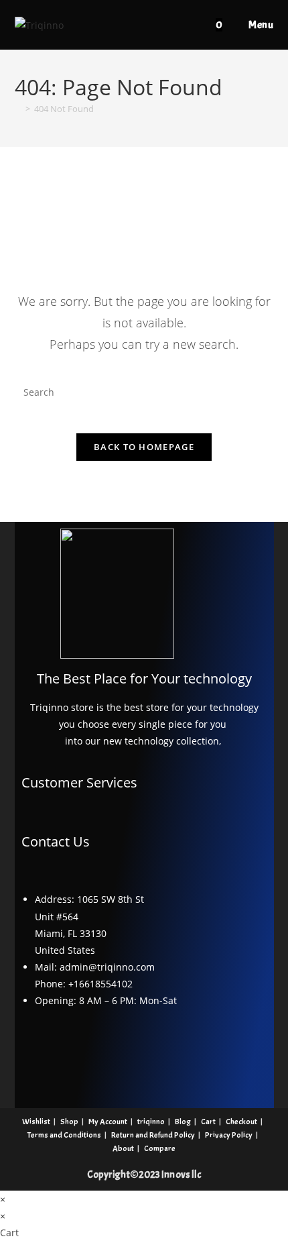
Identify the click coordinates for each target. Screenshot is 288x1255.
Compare (159, 1148)
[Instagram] (124, 1050)
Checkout (241, 1121)
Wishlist (36, 1121)
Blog (183, 1121)
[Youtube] (85, 1050)
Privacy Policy (229, 1135)
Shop (69, 1121)
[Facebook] (45, 1050)
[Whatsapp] (243, 1050)
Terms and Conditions (64, 1135)
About (123, 1148)
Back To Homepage (144, 447)
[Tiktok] (203, 1050)
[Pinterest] (164, 1050)
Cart (208, 1121)
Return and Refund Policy (153, 1135)
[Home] (18, 109)
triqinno (151, 1121)
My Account (107, 1121)
